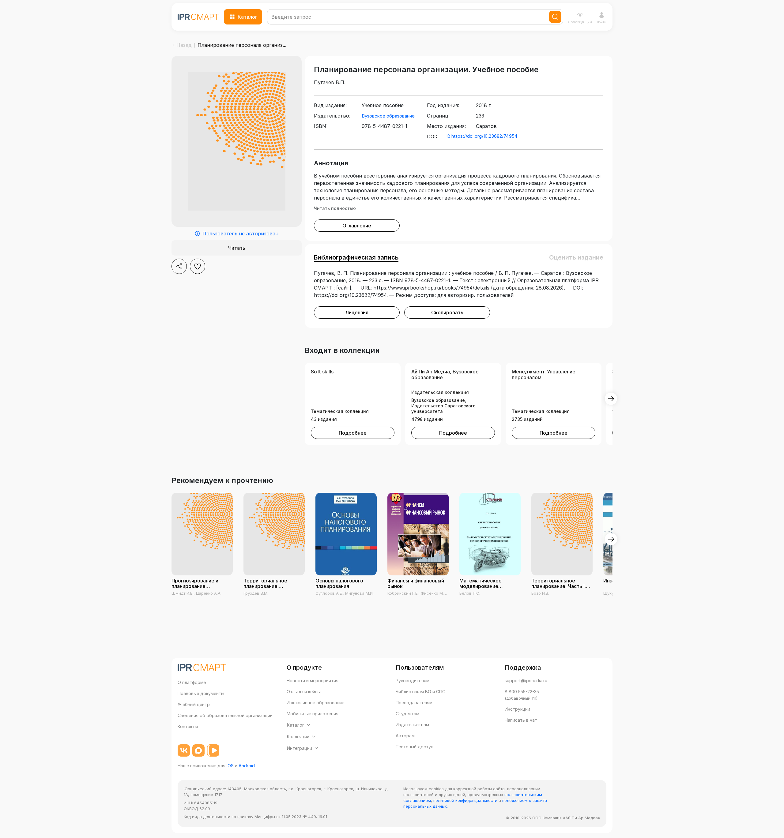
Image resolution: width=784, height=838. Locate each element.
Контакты (188, 726)
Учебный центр (194, 704)
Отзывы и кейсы (304, 691)
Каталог (247, 17)
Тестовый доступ (414, 746)
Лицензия (356, 312)
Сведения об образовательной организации (225, 715)
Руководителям (412, 680)
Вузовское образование (388, 116)
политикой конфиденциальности (465, 800)
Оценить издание (576, 257)
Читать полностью (335, 208)
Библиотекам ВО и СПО (421, 691)
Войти (601, 22)
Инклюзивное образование (315, 702)
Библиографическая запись (356, 257)
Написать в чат (521, 720)
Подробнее (353, 433)
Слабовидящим (580, 22)
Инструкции (517, 709)
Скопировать (447, 312)
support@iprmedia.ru (526, 680)
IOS (230, 765)
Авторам (405, 735)
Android (247, 765)
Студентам (407, 713)
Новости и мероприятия (312, 680)
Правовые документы (201, 693)
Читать (236, 248)
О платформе (192, 682)
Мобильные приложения (312, 713)
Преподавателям (414, 702)
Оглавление (356, 226)
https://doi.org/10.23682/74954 (484, 136)
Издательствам (412, 724)
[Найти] (555, 17)
